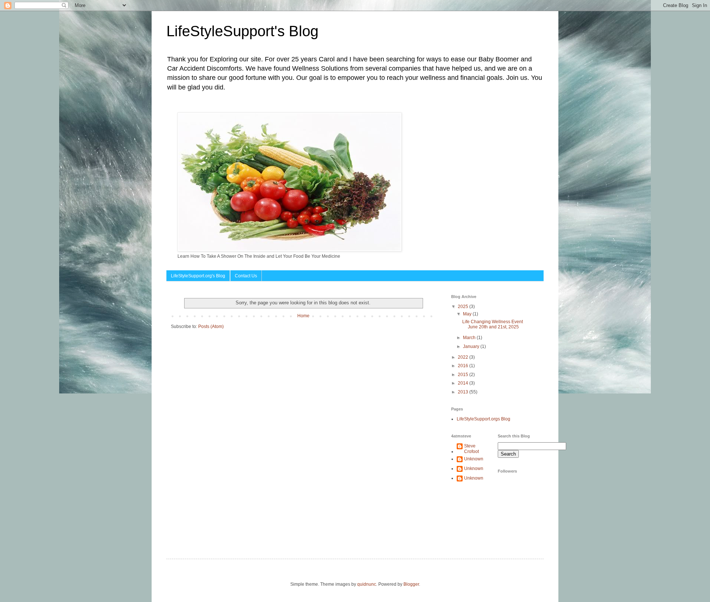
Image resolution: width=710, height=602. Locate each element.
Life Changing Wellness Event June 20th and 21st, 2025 (492, 324)
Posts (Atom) (211, 326)
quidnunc (366, 584)
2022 (463, 357)
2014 (463, 383)
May (468, 314)
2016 (463, 365)
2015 (463, 374)
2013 (463, 392)
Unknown (473, 458)
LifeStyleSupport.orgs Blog (483, 419)
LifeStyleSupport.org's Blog (198, 275)
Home (303, 315)
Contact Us (246, 275)
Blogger (411, 584)
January (471, 346)
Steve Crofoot (471, 448)
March (470, 337)
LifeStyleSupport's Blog (242, 31)
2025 (463, 306)
